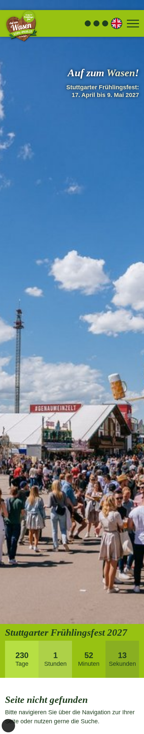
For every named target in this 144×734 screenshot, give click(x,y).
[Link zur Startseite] (21, 23)
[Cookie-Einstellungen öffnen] (8, 725)
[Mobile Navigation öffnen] (133, 23)
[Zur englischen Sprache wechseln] (116, 23)
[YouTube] (105, 23)
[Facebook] (88, 23)
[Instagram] (96, 23)
